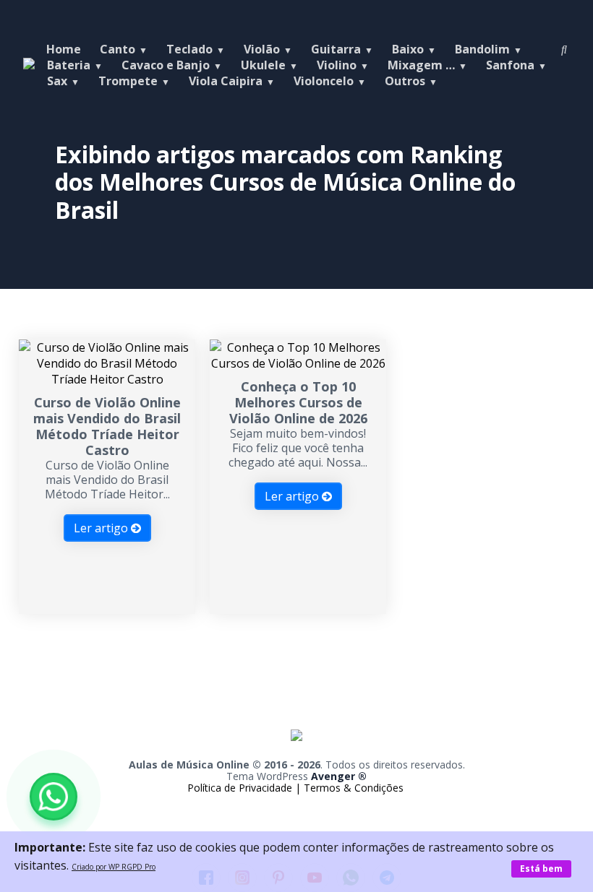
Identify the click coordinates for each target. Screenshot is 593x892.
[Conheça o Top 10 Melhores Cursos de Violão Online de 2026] (298, 363)
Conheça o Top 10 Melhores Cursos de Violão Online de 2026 (298, 402)
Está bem (541, 868)
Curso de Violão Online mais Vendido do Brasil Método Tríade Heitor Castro (107, 426)
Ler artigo (102, 528)
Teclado (189, 49)
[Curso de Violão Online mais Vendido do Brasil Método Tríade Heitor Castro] (107, 379)
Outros (405, 81)
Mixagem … (421, 65)
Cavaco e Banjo (165, 65)
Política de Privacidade (241, 787)
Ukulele (263, 65)
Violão (262, 49)
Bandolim (482, 49)
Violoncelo (324, 81)
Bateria (68, 65)
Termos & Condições (354, 787)
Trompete (128, 81)
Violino (337, 65)
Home (63, 49)
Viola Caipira (226, 81)
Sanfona (510, 65)
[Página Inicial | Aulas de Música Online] (296, 751)
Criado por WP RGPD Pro (113, 867)
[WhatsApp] (53, 796)
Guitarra (336, 49)
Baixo (408, 49)
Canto (117, 49)
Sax (57, 81)
